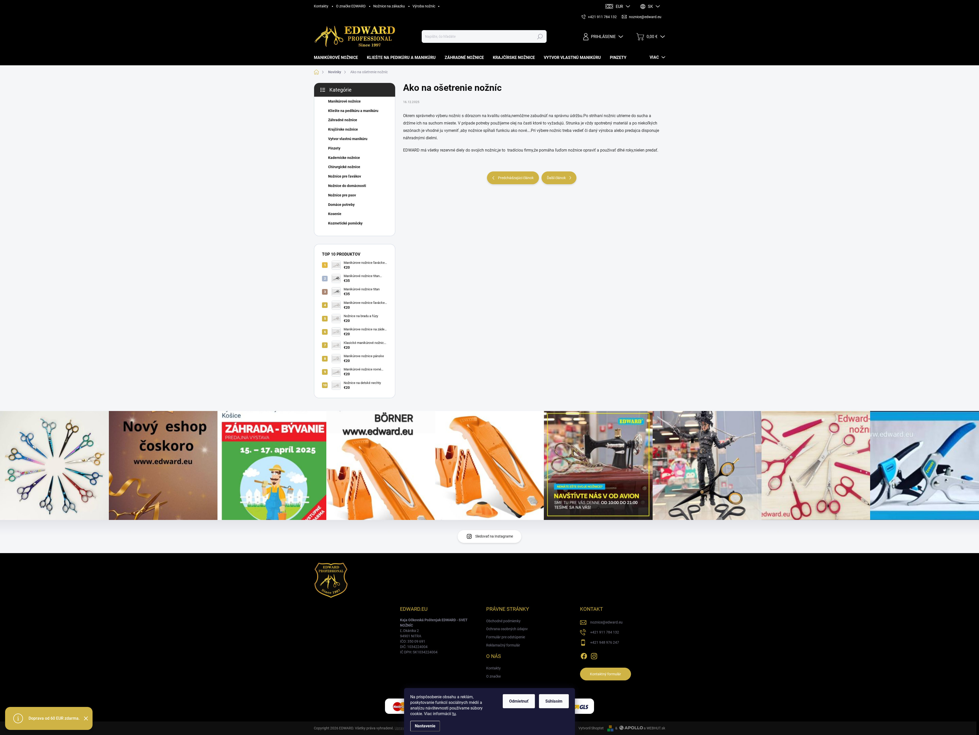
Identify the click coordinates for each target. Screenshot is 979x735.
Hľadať (540, 36)
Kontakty (321, 6)
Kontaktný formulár (605, 674)
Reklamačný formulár (503, 645)
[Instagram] (594, 655)
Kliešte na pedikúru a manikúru (353, 111)
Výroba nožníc (424, 6)
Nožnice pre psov (342, 195)
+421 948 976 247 (604, 642)
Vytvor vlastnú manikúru (347, 139)
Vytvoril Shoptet (591, 728)
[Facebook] (584, 655)
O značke (493, 676)
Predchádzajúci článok (516, 178)
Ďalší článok (556, 178)
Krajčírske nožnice (343, 129)
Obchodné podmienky (503, 621)
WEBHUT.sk (656, 728)
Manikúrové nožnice (344, 101)
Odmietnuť (519, 701)
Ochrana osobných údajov (507, 629)
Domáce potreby (341, 205)
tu (454, 713)
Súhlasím (553, 701)
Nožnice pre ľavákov (344, 176)
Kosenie (334, 214)
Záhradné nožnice (342, 120)
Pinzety (334, 148)
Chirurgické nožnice (344, 167)
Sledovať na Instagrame (494, 536)
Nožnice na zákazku (389, 6)
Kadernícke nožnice (344, 158)
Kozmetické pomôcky (345, 223)
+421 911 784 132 (604, 632)
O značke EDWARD (351, 6)
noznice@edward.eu (606, 622)
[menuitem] (338, 57)
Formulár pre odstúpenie (505, 637)
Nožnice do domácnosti (347, 186)
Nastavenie (425, 726)
